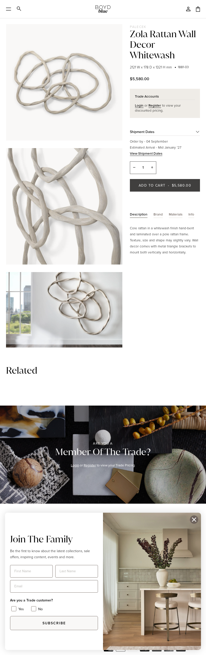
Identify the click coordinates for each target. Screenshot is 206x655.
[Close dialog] (194, 519)
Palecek (138, 26)
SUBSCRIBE (54, 623)
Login (75, 465)
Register (90, 465)
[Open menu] (10, 9)
